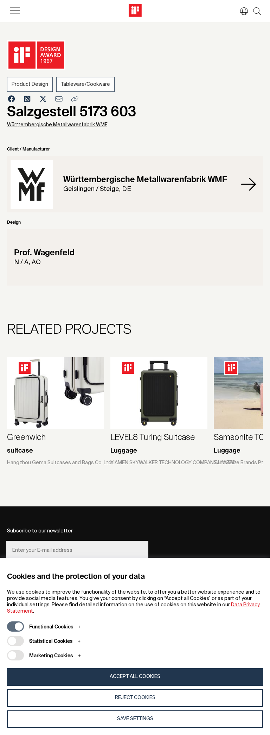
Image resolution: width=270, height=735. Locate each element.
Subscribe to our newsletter (40, 531)
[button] (240, 11)
